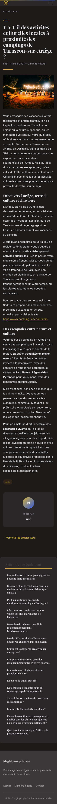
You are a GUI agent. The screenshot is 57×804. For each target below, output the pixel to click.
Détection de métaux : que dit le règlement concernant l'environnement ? (24, 628)
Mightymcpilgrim (16, 761)
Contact (40, 785)
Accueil (6, 11)
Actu (15, 11)
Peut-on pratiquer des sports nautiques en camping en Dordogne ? (27, 601)
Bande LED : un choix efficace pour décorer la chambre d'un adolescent (27, 640)
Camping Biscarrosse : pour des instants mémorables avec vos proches (28, 661)
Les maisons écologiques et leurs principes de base (25, 671)
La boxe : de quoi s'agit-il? (21, 680)
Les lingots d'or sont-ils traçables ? (26, 709)
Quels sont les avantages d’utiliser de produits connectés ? (27, 732)
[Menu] (51, 2)
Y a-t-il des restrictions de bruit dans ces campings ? (27, 700)
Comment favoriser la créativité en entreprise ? (26, 650)
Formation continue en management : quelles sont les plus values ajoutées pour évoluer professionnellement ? (27, 720)
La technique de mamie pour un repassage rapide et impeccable (24, 689)
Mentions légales (23, 785)
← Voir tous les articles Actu (19, 537)
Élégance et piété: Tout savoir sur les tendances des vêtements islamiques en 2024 (27, 589)
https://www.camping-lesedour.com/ (25, 319)
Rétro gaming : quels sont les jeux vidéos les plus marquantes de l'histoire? (25, 614)
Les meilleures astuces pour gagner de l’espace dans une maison (28, 577)
